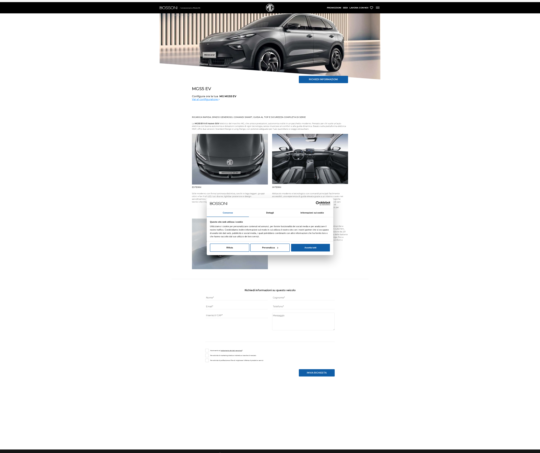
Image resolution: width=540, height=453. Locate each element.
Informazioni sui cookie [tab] (312, 212)
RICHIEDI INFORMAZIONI (323, 79)
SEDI (345, 7)
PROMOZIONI (334, 7)
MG (182, 15)
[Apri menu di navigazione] (377, 8)
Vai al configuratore (205, 99)
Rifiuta (229, 247)
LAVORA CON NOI (358, 7)
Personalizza (268, 247)
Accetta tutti (310, 247)
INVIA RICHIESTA (317, 372)
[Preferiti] (371, 7)
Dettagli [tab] (270, 212)
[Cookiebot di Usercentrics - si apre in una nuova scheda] (318, 203)
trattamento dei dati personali (231, 350)
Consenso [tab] (228, 212)
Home (176, 15)
